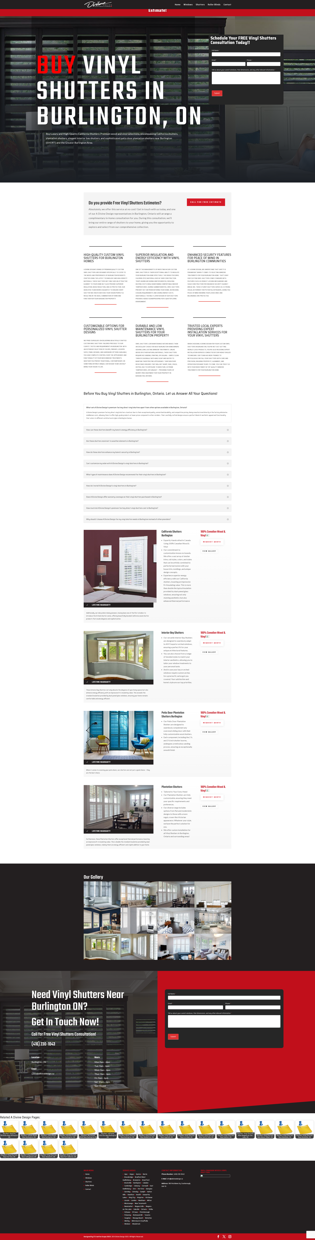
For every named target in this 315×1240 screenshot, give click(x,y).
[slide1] (176, 907)
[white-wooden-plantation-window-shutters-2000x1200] (139, 933)
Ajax (125, 1174)
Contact (227, 5)
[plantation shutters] (118, 807)
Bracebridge (128, 1177)
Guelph (142, 1191)
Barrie (145, 1174)
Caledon (145, 1182)
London (133, 1200)
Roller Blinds (214, 5)
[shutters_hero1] (102, 907)
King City (132, 1197)
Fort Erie (141, 1188)
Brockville (127, 1182)
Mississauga (128, 1203)
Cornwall (145, 1185)
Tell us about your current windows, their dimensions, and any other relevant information (244, 69)
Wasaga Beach (138, 1218)
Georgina (149, 1188)
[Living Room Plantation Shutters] (139, 907)
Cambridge (128, 1185)
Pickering (127, 1215)
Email (214, 60)
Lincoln (126, 1200)
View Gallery (209, 551)
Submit (217, 93)
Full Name (216, 50)
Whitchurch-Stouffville (140, 1220)
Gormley (127, 1191)
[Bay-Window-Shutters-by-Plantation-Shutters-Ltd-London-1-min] (212, 959)
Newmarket (128, 1206)
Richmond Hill (137, 1215)
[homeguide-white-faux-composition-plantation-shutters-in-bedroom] (139, 959)
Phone (249, 60)
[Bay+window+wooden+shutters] (102, 959)
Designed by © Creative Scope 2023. (98, 1236)
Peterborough (145, 1212)
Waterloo (148, 1218)
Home (178, 5)
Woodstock (136, 1223)
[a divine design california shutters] (120, 566)
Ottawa (135, 1212)
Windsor (127, 1223)
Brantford (145, 1180)
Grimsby (135, 1191)
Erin (134, 1188)
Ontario (144, 1209)
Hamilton (131, 1194)
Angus (132, 1174)
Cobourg (137, 1185)
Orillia (151, 1209)
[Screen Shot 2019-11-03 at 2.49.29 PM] (102, 933)
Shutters (200, 5)
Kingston (140, 1197)
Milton (149, 1200)
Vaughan (127, 1218)
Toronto (147, 1215)
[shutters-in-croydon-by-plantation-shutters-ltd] (176, 959)
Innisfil (138, 1194)
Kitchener (149, 1197)
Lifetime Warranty (101, 605)
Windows (188, 5)
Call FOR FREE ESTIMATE (206, 202)
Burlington (137, 1182)
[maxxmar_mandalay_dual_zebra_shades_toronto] (212, 933)
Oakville (136, 1209)
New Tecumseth (140, 1203)
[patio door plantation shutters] (118, 735)
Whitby (127, 1220)
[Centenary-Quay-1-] (176, 933)
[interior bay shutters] (118, 655)
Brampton (136, 1180)
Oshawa (127, 1212)
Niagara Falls (139, 1206)
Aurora (138, 1174)
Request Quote (212, 542)
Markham (141, 1200)
